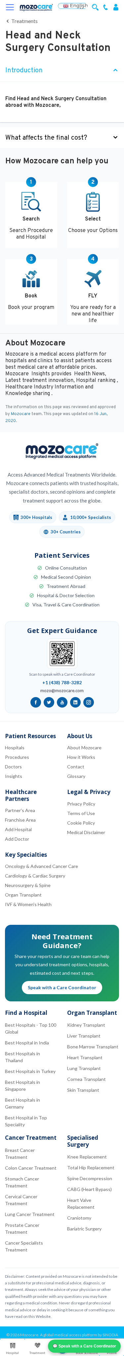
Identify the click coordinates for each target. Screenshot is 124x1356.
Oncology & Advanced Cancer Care (41, 866)
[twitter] (49, 702)
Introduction (24, 71)
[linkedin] (75, 702)
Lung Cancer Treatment (30, 1214)
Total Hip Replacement (90, 1167)
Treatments (24, 21)
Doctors (13, 766)
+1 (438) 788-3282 (62, 682)
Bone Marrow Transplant (92, 1046)
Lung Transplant (84, 1068)
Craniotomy (79, 1218)
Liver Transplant (84, 1036)
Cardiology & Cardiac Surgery (35, 875)
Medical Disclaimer (86, 832)
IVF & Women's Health (28, 904)
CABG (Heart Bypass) (89, 1189)
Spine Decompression (89, 1178)
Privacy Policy (81, 804)
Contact (75, 766)
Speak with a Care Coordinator (62, 987)
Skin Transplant (83, 1090)
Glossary (76, 776)
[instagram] (88, 702)
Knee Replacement (87, 1156)
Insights (13, 776)
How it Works (81, 757)
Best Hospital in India (27, 1042)
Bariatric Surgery (84, 1228)
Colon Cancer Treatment (31, 1168)
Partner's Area (20, 810)
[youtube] (62, 702)
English (78, 6)
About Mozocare (84, 747)
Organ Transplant (23, 895)
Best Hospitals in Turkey (30, 1071)
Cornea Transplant (86, 1079)
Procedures (17, 757)
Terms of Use (81, 813)
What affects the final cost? (46, 138)
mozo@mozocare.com (62, 690)
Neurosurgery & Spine (28, 885)
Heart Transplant (85, 1057)
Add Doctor (17, 839)
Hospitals (14, 747)
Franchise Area (20, 820)
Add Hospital (18, 829)
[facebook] (35, 702)
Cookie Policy (81, 823)
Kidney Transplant (86, 1025)
